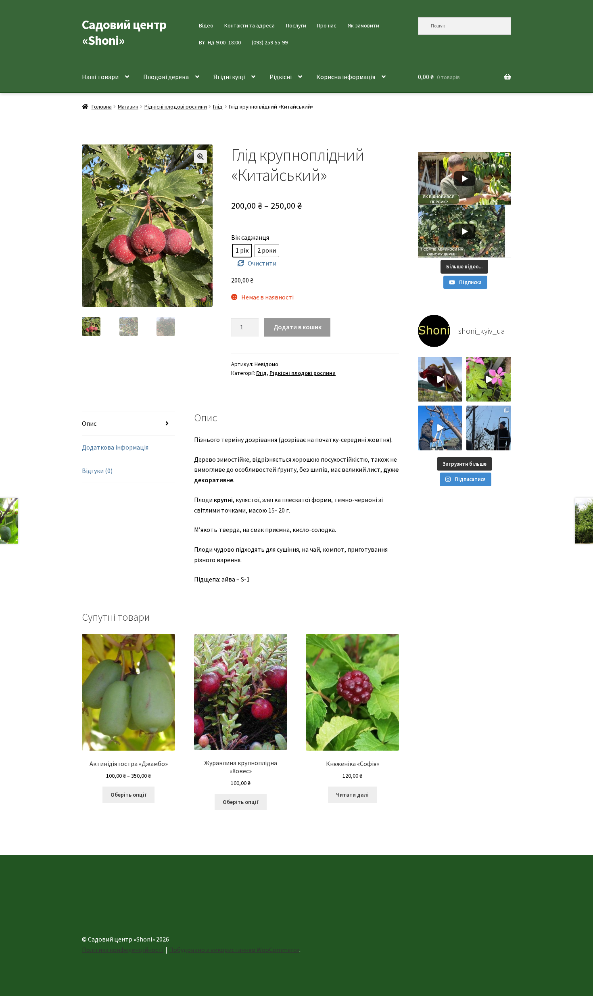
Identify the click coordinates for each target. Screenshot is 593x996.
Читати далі (352, 794)
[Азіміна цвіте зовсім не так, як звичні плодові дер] (440, 379)
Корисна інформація (345, 77)
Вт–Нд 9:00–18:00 (220, 42)
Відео (206, 25)
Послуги (296, 25)
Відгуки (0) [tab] (97, 471)
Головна (102, 106)
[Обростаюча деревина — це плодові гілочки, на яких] (440, 428)
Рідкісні (280, 77)
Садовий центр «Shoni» (124, 32)
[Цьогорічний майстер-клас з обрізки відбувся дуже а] (488, 428)
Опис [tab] (89, 423)
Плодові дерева (166, 77)
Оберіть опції (128, 794)
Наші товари (100, 77)
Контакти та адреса (249, 25)
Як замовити (363, 25)
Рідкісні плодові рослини (175, 106)
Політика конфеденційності (122, 950)
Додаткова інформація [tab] (115, 447)
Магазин (128, 106)
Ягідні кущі (229, 77)
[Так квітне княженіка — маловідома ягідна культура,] (488, 379)
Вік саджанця (250, 237)
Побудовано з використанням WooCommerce (234, 950)
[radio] (242, 251)
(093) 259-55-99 (270, 42)
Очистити (262, 263)
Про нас (326, 25)
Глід (218, 106)
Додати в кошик (298, 327)
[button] (200, 156)
